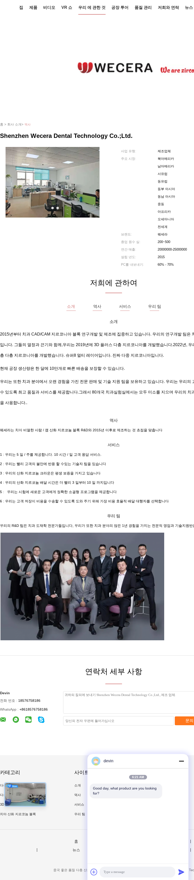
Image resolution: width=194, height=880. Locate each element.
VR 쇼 (66, 7)
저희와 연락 (168, 7)
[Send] (181, 871)
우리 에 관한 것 (92, 7)
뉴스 (189, 7)
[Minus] (181, 761)
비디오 (49, 7)
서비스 (79, 804)
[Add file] (94, 871)
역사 (77, 795)
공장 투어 (120, 7)
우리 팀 (79, 814)
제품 (33, 7)
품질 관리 (143, 7)
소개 (77, 785)
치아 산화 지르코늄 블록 (18, 814)
